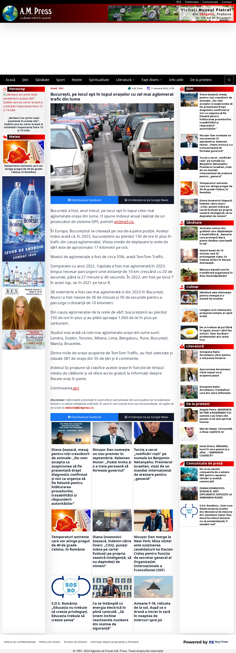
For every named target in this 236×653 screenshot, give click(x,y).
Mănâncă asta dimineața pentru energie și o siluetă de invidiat (215, 295)
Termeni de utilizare (75, 641)
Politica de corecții (49, 641)
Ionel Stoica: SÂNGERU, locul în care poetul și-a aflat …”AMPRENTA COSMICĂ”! (214, 450)
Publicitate (192, 2)
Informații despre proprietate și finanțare (115, 641)
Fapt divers (150, 79)
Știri (25, 79)
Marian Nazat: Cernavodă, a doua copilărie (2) (216, 430)
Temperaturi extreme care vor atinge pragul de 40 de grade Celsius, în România (23, 168)
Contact (227, 2)
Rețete (77, 79)
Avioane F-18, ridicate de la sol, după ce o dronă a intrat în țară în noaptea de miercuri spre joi (152, 611)
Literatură (123, 79)
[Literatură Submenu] (134, 80)
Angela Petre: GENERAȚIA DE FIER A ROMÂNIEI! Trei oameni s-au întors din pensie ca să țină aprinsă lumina (215, 415)
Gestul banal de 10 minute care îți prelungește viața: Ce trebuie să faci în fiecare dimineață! (215, 256)
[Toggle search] (229, 79)
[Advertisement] (118, 49)
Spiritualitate (99, 79)
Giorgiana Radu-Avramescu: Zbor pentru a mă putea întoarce (215, 354)
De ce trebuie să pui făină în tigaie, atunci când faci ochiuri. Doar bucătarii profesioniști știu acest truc (216, 333)
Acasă (10, 79)
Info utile (176, 79)
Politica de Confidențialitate (20, 641)
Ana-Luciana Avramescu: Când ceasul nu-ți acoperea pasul (215, 372)
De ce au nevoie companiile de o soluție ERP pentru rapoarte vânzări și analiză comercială (214, 475)
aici (75, 387)
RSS (178, 2)
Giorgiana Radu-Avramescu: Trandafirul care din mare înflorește (215, 389)
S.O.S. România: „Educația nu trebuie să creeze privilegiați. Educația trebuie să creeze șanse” (69, 611)
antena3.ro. (124, 221)
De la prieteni (200, 79)
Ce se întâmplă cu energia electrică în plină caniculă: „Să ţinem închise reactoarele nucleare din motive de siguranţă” (110, 615)
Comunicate (210, 2)
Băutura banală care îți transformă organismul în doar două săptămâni (216, 272)
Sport (60, 79)
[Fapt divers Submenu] (162, 80)
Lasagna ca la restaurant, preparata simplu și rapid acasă (216, 313)
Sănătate (42, 79)
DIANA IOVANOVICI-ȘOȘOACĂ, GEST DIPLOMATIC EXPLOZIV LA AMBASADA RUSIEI (216, 492)
